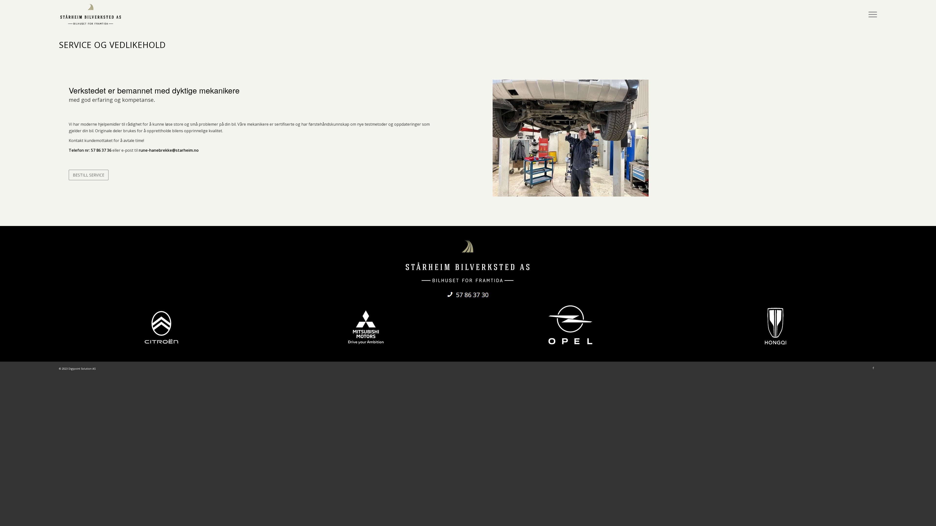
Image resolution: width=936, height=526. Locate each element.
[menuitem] (871, 14)
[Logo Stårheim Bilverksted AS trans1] (90, 14)
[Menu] (871, 14)
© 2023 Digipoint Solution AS (77, 368)
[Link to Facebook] (873, 368)
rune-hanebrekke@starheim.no (169, 150)
